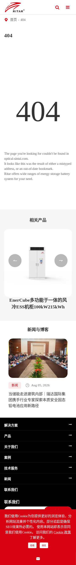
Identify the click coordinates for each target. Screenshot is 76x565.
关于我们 (11, 447)
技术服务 (11, 468)
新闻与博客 (38, 329)
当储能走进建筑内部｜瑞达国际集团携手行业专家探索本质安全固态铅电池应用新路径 (36, 400)
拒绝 (32, 545)
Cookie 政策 (62, 532)
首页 (13, 19)
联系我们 (11, 490)
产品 (7, 436)
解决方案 (11, 425)
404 (23, 19)
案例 (7, 457)
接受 (44, 545)
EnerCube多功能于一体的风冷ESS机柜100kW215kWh (38, 303)
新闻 (7, 479)
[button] (15, 260)
